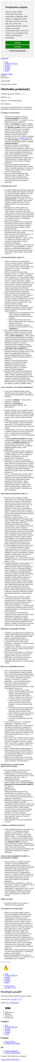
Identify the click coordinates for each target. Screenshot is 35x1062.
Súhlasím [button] (17, 43)
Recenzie (7, 67)
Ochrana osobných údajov (13, 1053)
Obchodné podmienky (11, 1051)
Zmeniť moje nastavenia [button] (17, 51)
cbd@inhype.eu (9, 986)
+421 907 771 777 (10, 987)
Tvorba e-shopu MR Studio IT (10, 1059)
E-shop (7, 71)
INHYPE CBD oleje (11, 63)
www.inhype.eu (23, 138)
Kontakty (7, 69)
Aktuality (7, 65)
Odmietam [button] (17, 47)
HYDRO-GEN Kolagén (12, 1043)
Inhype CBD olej (10, 1042)
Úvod (6, 62)
